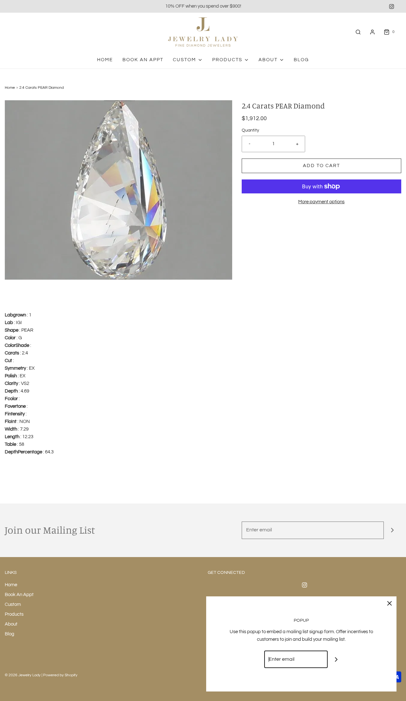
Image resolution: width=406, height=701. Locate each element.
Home (105, 59)
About (11, 624)
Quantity (250, 130)
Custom (13, 604)
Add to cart (321, 165)
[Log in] (372, 32)
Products (14, 614)
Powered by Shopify (60, 675)
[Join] (392, 530)
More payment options (321, 201)
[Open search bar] (358, 32)
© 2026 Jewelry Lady (23, 675)
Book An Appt (142, 59)
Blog (301, 59)
